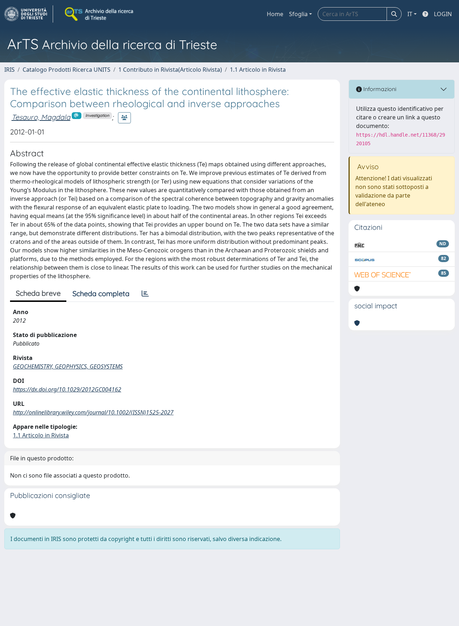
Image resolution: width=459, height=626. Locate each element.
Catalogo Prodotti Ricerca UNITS (66, 69)
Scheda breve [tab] (38, 293)
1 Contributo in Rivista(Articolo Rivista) (170, 69)
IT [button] (409, 14)
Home (275, 14)
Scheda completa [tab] (100, 293)
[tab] (145, 293)
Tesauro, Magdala (40, 117)
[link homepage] (28, 14)
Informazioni (379, 89)
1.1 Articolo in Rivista (258, 69)
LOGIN (443, 14)
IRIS (9, 69)
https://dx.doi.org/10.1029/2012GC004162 (67, 389)
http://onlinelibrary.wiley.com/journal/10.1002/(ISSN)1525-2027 (93, 412)
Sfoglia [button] (298, 14)
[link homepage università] (100, 14)
